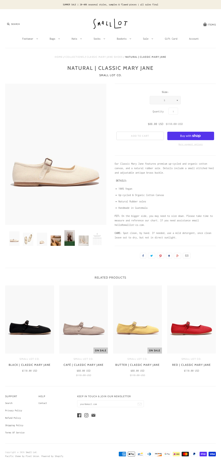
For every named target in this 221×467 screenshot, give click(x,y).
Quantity (158, 111)
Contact (43, 403)
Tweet (151, 255)
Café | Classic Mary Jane (83, 364)
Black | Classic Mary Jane (30, 364)
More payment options (191, 144)
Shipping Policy (14, 425)
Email (187, 255)
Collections (74, 56)
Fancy (169, 255)
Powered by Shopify (52, 456)
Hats (75, 38)
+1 (177, 255)
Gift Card (171, 38)
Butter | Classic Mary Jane (137, 364)
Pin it (160, 255)
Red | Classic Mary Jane (191, 364)
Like (143, 255)
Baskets (122, 38)
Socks (98, 38)
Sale (146, 38)
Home (59, 56)
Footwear (28, 38)
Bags (53, 38)
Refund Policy (13, 418)
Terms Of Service (15, 432)
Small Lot (31, 452)
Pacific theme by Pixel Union (22, 456)
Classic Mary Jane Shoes (105, 56)
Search (8, 403)
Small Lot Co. (110, 75)
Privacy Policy (13, 410)
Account (194, 38)
